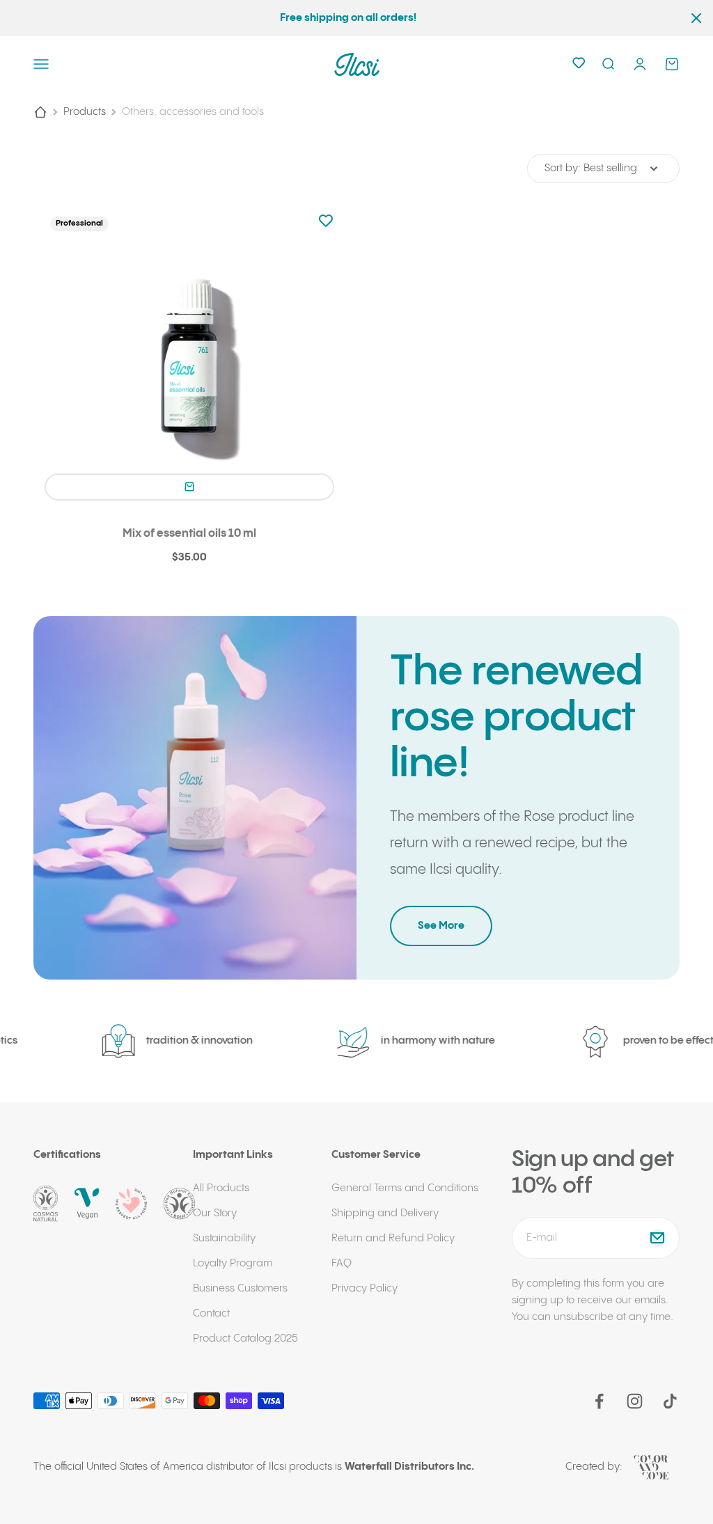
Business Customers (240, 1288)
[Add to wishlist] (326, 222)
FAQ (341, 1263)
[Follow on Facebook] (599, 1401)
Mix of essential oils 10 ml (189, 534)
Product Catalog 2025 (245, 1338)
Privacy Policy (364, 1288)
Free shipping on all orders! (348, 18)
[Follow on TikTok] (670, 1401)
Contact (211, 1313)
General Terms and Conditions (404, 1188)
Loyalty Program (232, 1263)
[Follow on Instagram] (634, 1401)
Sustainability (224, 1238)
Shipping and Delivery (385, 1213)
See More (441, 925)
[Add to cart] (189, 487)
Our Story (215, 1213)
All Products (221, 1188)
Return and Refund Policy (393, 1238)
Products (84, 112)
